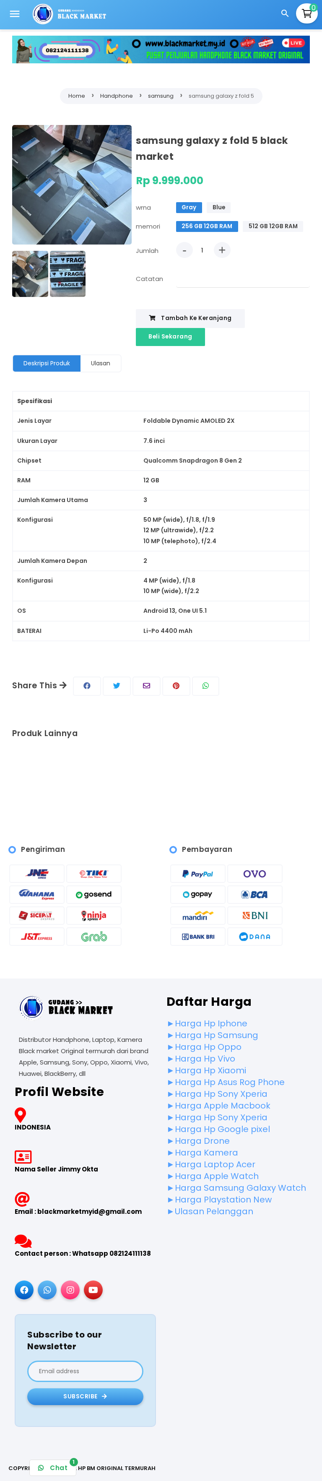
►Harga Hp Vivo (200, 1059)
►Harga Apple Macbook (218, 1105)
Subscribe (81, 1396)
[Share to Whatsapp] (205, 686)
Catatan (149, 278)
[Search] (286, 14)
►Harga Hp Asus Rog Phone (225, 1082)
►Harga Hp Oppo (204, 1047)
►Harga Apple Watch (212, 1176)
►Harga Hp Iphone (206, 1023)
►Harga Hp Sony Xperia (216, 1094)
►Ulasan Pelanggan (209, 1211)
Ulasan (100, 363)
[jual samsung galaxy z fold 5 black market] (72, 186)
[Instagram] (70, 1290)
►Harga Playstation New (219, 1199)
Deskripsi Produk (46, 363)
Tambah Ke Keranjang (196, 318)
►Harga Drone (198, 1141)
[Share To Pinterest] (176, 686)
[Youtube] (93, 1290)
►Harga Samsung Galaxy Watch (236, 1188)
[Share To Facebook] (87, 686)
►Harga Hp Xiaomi (206, 1070)
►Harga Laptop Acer (210, 1164)
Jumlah (147, 250)
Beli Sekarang (170, 337)
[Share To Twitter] (117, 686)
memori (148, 226)
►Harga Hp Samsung (212, 1035)
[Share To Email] (146, 686)
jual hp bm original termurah (109, 1468)
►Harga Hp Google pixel (218, 1129)
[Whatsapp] (47, 1290)
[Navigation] (14, 15)
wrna (143, 207)
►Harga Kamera (202, 1152)
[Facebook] (24, 1290)
